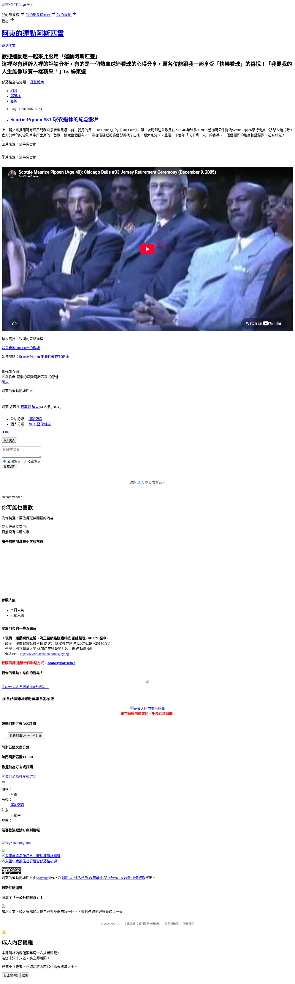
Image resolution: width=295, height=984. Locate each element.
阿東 (5, 382)
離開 (25, 975)
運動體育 (37, 82)
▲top (6, 432)
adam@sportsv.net (61, 663)
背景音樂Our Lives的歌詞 (21, 348)
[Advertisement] (23, 570)
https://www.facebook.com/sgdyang (44, 654)
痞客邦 (26, 407)
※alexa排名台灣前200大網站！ (25, 687)
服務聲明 (188, 923)
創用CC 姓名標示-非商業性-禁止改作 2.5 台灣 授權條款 (103, 878)
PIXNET (115, 923)
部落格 (15, 96)
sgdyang (42, 878)
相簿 (13, 91)
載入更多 (9, 440)
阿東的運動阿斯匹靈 (33, 33)
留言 (35, 407)
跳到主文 (9, 45)
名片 (13, 101)
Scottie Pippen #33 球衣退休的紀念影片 (54, 119)
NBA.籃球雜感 (40, 424)
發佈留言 (9, 466)
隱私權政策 (172, 923)
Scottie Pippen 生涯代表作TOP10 (44, 356)
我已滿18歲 (10, 975)
